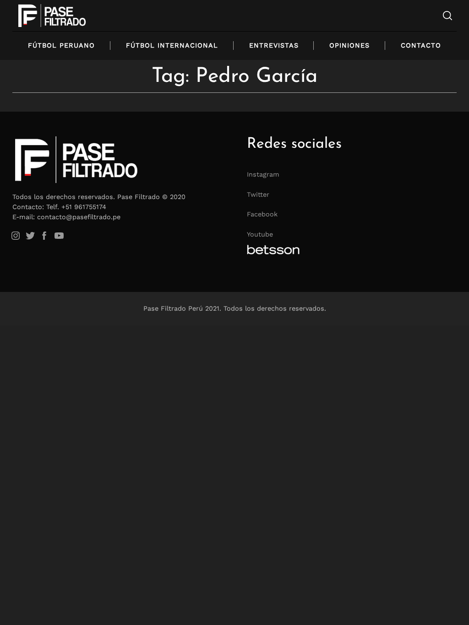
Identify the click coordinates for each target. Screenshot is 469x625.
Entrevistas (274, 45)
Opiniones (349, 45)
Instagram (263, 174)
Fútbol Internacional (172, 45)
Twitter (258, 194)
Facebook (262, 214)
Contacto (421, 45)
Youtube (260, 234)
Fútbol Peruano (61, 45)
